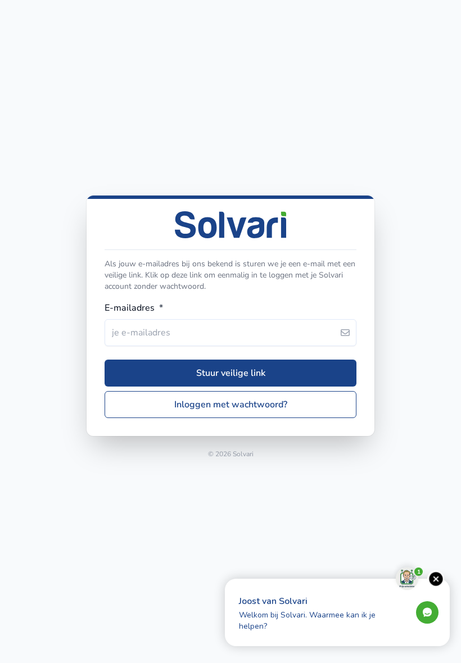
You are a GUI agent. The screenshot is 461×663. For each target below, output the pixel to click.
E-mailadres (134, 308)
